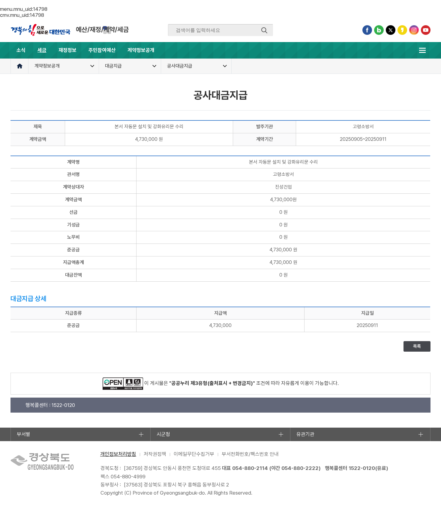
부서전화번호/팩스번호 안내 (250, 454)
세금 (42, 50)
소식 (21, 50)
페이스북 (367, 30)
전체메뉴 (422, 50)
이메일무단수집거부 (194, 454)
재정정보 (67, 50)
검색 (264, 30)
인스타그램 (414, 30)
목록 (417, 346)
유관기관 (305, 434)
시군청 (163, 434)
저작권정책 (155, 454)
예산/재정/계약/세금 (102, 29)
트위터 (390, 30)
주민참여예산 (102, 50)
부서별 (23, 434)
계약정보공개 (141, 50)
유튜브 (425, 30)
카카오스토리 (402, 30)
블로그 (379, 30)
